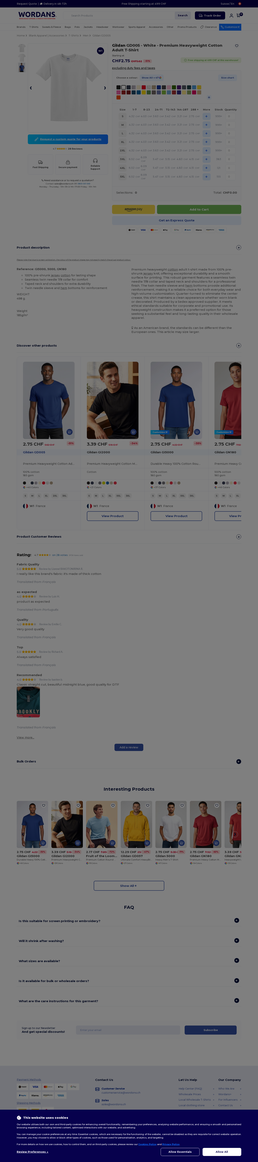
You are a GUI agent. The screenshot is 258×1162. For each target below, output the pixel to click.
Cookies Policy (147, 1144)
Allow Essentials (180, 1151)
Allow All (222, 1151)
